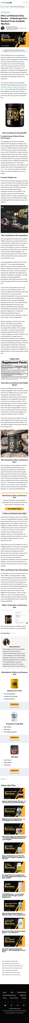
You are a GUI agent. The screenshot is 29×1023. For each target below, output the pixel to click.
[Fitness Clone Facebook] (11, 1005)
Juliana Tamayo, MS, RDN (17, 28)
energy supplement (10, 484)
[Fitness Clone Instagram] (23, 1005)
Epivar (3, 89)
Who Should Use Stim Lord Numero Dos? (12, 968)
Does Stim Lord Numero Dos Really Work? (12, 965)
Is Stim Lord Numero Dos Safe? (9, 970)
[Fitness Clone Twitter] (5, 1005)
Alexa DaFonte (12, 27)
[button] (24, 2)
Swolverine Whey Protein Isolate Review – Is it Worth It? (13, 932)
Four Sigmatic (8, 595)
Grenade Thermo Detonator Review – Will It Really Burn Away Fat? (13, 950)
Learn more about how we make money (17, 51)
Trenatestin (21, 87)
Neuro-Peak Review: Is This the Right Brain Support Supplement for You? (13, 857)
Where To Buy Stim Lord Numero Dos (11, 974)
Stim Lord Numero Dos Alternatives (11, 972)
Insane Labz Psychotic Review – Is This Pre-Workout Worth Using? (14, 802)
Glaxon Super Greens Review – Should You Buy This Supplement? (14, 914)
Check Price (14, 704)
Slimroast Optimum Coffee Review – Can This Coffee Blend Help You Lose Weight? (14, 838)
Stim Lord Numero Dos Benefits (10, 961)
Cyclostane (4, 87)
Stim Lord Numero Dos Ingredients (10, 963)
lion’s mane (4, 169)
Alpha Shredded (12, 87)
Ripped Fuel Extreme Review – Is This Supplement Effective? (13, 819)
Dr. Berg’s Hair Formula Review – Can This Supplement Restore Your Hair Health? (14, 876)
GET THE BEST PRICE (14, 509)
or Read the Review (14, 707)
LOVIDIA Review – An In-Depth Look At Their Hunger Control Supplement (13, 895)
